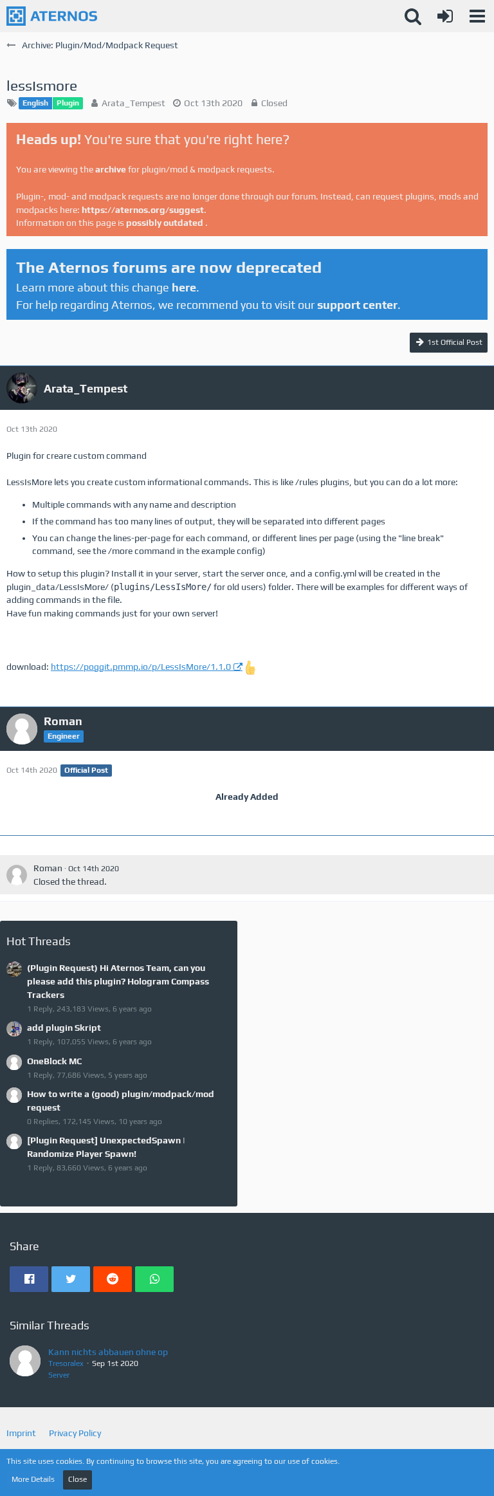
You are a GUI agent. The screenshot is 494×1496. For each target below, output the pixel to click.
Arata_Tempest (133, 103)
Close (77, 1479)
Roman (47, 868)
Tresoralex (66, 1363)
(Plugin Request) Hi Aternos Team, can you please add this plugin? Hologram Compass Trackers (118, 981)
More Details (33, 1479)
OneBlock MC (54, 1061)
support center (357, 304)
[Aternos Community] (52, 16)
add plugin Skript (64, 1027)
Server (58, 1375)
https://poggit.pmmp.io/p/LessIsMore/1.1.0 (141, 666)
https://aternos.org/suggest (143, 210)
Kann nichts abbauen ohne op (108, 1352)
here (184, 287)
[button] (477, 16)
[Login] (445, 16)
